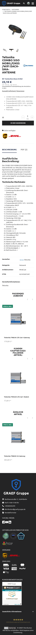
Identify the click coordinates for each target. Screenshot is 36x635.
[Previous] (27, 299)
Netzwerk (22, 265)
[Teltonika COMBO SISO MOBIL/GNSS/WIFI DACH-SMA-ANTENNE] (18, 31)
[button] (18, 611)
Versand (15, 84)
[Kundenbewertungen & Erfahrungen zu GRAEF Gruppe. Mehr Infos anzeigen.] (12, 593)
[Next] (32, 299)
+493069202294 (10, 506)
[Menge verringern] (23, 117)
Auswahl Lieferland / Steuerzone (13, 91)
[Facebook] (3, 522)
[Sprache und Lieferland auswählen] (28, 3)
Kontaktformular (10, 512)
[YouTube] (6, 522)
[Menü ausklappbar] (32, 3)
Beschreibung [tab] (9, 149)
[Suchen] (24, 3)
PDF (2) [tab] (24, 149)
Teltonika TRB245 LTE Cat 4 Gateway (17, 337)
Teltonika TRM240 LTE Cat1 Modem (16, 397)
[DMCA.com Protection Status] (10, 628)
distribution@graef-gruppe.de (15, 509)
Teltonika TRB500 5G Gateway (14, 456)
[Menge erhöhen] (32, 117)
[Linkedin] (9, 522)
